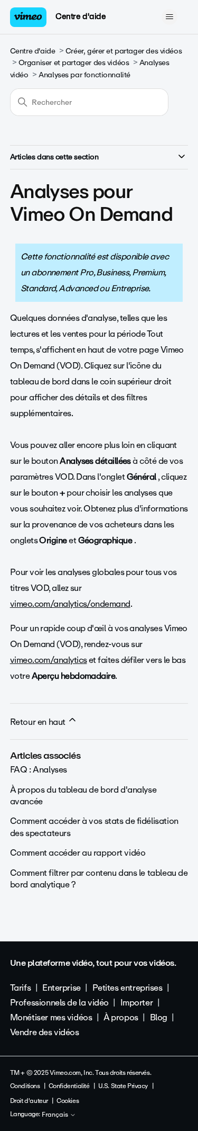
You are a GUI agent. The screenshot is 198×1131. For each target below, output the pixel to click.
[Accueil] (28, 17)
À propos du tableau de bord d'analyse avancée (83, 796)
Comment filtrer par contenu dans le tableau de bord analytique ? (99, 879)
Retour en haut (39, 722)
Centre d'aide (80, 16)
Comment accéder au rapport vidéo (78, 853)
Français (56, 1115)
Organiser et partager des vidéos (73, 63)
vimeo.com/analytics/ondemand (70, 604)
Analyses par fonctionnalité (84, 75)
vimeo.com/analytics (48, 660)
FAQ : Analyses (38, 769)
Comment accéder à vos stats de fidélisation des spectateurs (94, 827)
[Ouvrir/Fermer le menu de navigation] (169, 16)
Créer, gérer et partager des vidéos (123, 51)
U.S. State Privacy (123, 1086)
